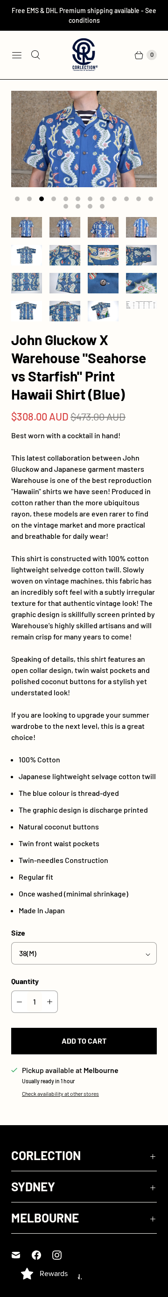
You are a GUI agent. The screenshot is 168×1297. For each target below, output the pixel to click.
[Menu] (16, 55)
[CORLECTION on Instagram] (62, 1255)
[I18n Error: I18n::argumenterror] (26, 227)
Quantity (25, 981)
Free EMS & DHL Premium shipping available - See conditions (84, 15)
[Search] (35, 55)
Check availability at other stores (60, 1094)
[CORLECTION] (84, 55)
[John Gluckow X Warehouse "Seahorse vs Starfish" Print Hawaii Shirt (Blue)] (84, 139)
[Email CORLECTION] (21, 1255)
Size (18, 932)
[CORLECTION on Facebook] (42, 1255)
